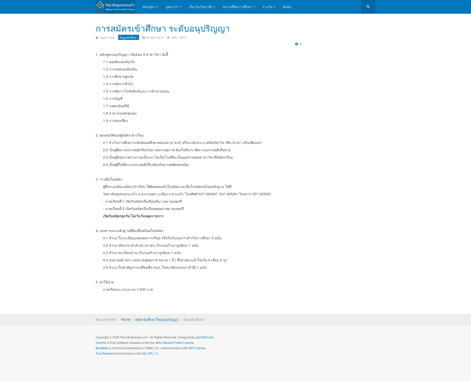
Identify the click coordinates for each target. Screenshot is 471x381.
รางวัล (267, 6)
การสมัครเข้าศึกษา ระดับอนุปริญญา (163, 28)
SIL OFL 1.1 (150, 353)
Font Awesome (106, 353)
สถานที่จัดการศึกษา (237, 6)
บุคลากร (172, 6)
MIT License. (197, 348)
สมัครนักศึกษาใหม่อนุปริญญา (157, 319)
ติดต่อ (287, 6)
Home (126, 319)
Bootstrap (102, 348)
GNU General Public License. (175, 342)
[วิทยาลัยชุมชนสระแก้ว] (115, 6)
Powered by (353, 341)
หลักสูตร (148, 6)
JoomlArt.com (205, 337)
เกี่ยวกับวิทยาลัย (200, 6)
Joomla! (101, 342)
